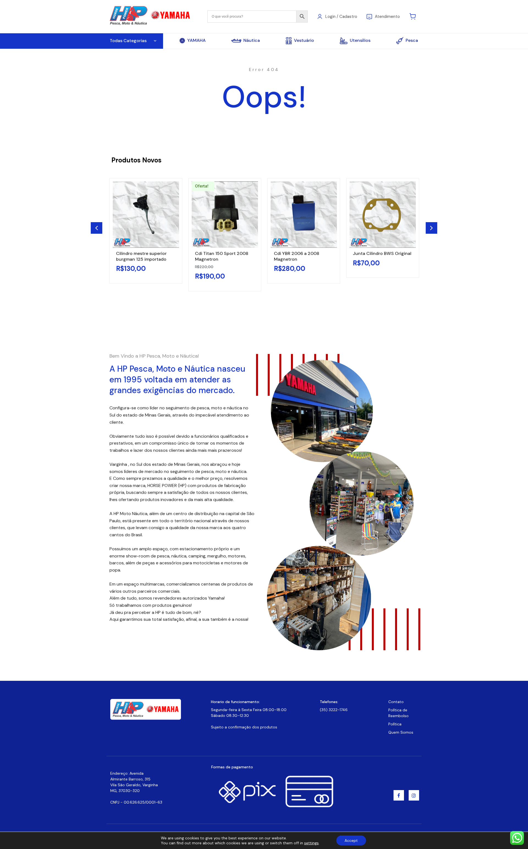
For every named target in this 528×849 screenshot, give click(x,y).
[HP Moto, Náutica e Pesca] (150, 16)
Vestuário (304, 40)
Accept (351, 840)
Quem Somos (400, 732)
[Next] (431, 228)
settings (311, 842)
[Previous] (96, 228)
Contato (396, 701)
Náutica (251, 40)
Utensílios (360, 40)
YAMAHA (196, 40)
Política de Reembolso (398, 713)
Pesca (412, 40)
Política (395, 724)
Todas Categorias (128, 40)
